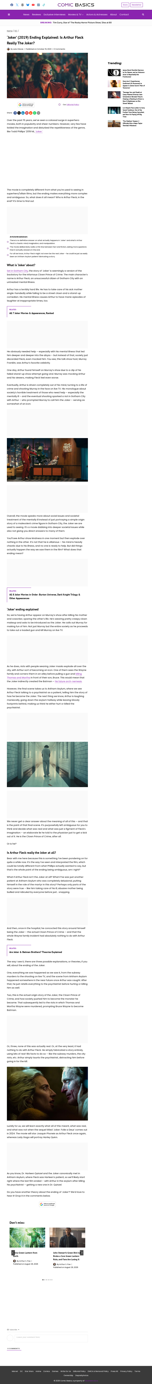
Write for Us (66, 1371)
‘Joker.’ (39, 131)
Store (125, 5)
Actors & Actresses (96, 14)
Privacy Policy (126, 1371)
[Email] (38, 113)
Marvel (15, 1371)
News (26, 14)
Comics (46, 1371)
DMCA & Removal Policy (98, 1371)
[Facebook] (11, 5)
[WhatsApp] (34, 113)
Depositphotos (81, 1375)
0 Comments (59, 49)
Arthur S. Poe (24, 1261)
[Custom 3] (22, 5)
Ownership (68, 1375)
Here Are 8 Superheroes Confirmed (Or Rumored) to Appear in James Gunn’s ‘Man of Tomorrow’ (134, 84)
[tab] (43, 1279)
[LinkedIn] (23, 113)
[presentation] (27, 1238)
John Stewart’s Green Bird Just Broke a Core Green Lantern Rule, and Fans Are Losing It (67, 1256)
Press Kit (114, 1371)
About (113, 14)
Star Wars (29, 1371)
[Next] (81, 1252)
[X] (19, 113)
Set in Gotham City (17, 270)
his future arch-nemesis (68, 681)
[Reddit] (30, 113)
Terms (137, 1371)
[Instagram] (38, 5)
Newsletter (136, 5)
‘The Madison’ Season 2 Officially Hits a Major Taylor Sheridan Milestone (132, 123)
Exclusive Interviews (54, 14)
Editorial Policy (73, 104)
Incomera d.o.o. (91, 1380)
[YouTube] (33, 5)
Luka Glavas (18, 49)
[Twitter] (17, 5)
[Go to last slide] (13, 1252)
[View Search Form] (143, 15)
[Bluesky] (27, 5)
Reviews (36, 14)
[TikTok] (44, 5)
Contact (124, 14)
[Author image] (8, 49)
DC (21, 1371)
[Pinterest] (26, 113)
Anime (38, 1371)
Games (55, 1371)
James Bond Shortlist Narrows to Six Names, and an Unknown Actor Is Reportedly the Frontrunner (134, 73)
